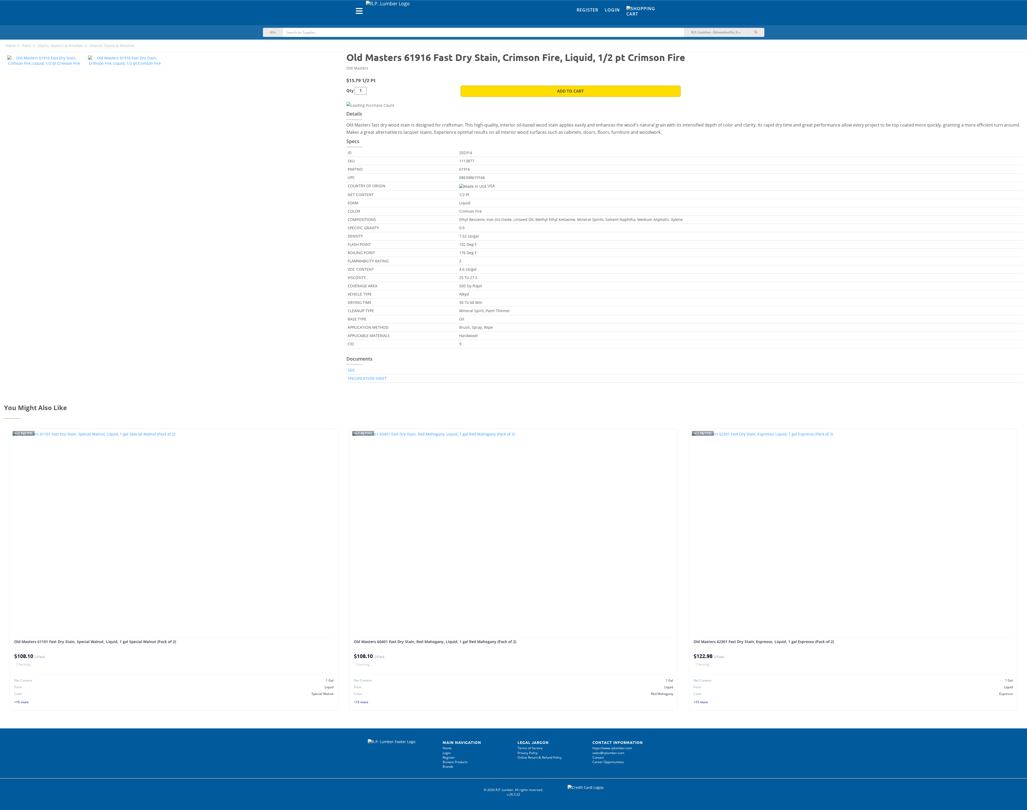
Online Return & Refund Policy (540, 757)
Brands (448, 766)
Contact (598, 757)
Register (587, 10)
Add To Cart (570, 91)
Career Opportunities (608, 762)
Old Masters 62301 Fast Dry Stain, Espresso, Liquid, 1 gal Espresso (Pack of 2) (763, 641)
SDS (351, 370)
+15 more (21, 702)
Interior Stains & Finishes (112, 45)
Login (612, 10)
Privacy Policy (528, 753)
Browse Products (455, 762)
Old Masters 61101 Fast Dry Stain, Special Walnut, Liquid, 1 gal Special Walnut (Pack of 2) (95, 641)
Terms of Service (530, 748)
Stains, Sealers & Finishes (60, 45)
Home (10, 45)
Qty (350, 90)
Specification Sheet (367, 378)
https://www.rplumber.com (612, 748)
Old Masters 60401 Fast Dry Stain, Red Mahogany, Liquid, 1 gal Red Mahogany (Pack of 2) (435, 641)
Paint (26, 45)
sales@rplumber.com (608, 753)
